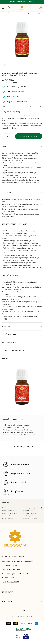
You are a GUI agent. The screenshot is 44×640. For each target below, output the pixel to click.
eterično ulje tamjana (29, 513)
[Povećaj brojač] (11, 136)
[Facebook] (20, 611)
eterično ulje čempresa (8, 516)
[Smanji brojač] (3, 136)
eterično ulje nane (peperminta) (32, 508)
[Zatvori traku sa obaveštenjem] (41, 1)
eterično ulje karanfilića (30, 519)
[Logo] (22, 629)
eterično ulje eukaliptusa (9, 511)
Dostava (15, 82)
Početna (4, 13)
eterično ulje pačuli (28, 516)
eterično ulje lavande (8, 508)
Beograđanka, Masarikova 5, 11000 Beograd (18, 561)
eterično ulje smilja (7, 519)
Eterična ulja (11, 13)
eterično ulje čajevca (29, 511)
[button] (9, 7)
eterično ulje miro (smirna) (9, 513)
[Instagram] (24, 611)
